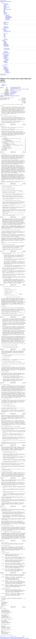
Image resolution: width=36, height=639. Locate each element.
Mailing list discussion (13, 92)
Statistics (5, 58)
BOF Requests (6, 24)
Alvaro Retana (12, 93)
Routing (5, 7)
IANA (17, 637)
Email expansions (4, 84)
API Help (5, 60)
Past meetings (6, 52)
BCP (6, 39)
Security (5, 8)
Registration (5, 43)
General (5, 5)
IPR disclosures (6, 54)
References (10, 95)
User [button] (2, 65)
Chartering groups (6, 22)
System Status (19, 638)
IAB (4, 34)
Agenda (5, 41)
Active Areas (7, 15)
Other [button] (3, 53)
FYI (7, 39)
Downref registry (6, 57)
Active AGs (7, 14)
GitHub (26, 638)
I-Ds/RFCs (7, 59)
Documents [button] (3, 28)
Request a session (6, 45)
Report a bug (5, 64)
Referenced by (14, 95)
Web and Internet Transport (7, 9)
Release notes (6, 61)
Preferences (5, 67)
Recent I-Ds (5, 30)
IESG (3, 637)
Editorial (5, 36)
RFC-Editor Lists (8, 72)
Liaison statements (6, 55)
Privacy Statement (21, 637)
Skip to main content (3, 0)
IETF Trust (11, 637)
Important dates (6, 44)
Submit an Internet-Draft (7, 31)
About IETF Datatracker (3, 638)
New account (6, 68)
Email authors (2, 95)
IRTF (4, 11)
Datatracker (10, 1)
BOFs (5, 23)
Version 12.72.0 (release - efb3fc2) (12, 638)
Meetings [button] (3, 40)
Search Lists (18, 95)
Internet (5, 6)
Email (28, 638)
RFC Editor (5, 13)
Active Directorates (8, 16)
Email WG (6, 95)
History (3, 85)
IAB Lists (7, 71)
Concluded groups (6, 27)
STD (4, 39)
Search (5, 29)
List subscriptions (6, 69)
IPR (8, 95)
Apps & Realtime (6, 4)
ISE (4, 35)
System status (6, 62)
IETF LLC (5, 12)
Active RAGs (7, 18)
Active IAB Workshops (9, 17)
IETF (1, 637)
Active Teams (7, 19)
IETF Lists (7, 70)
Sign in (5, 66)
